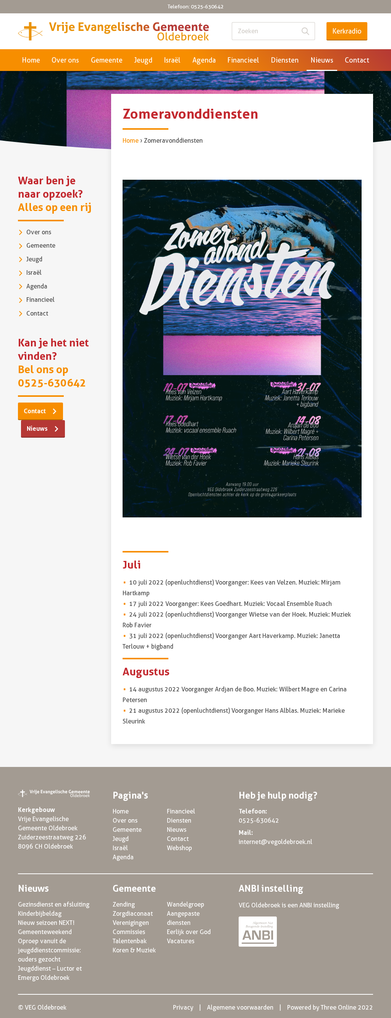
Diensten (285, 60)
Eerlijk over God (189, 932)
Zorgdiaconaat (133, 913)
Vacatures (180, 941)
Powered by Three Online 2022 (330, 1007)
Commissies (129, 932)
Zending (124, 904)
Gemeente (107, 60)
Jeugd (143, 60)
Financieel (243, 60)
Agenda (204, 60)
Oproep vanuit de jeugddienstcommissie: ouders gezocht (49, 950)
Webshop (179, 848)
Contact (357, 60)
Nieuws (321, 60)
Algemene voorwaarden (240, 1007)
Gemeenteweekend (45, 932)
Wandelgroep (185, 904)
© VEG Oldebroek (42, 1007)
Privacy (183, 1007)
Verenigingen (131, 922)
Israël (172, 60)
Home (31, 60)
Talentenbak (130, 941)
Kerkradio (347, 31)
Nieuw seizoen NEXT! (46, 922)
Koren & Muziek (134, 950)
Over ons (65, 60)
